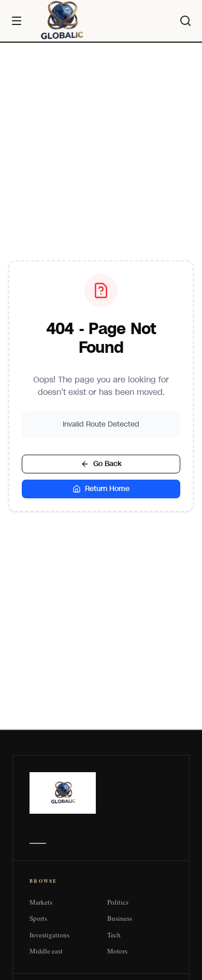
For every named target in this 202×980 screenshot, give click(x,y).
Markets (41, 902)
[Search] (185, 20)
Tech (114, 934)
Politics (117, 902)
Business (119, 918)
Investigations (49, 934)
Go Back (107, 464)
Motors (117, 951)
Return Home (107, 489)
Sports (38, 918)
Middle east (46, 951)
